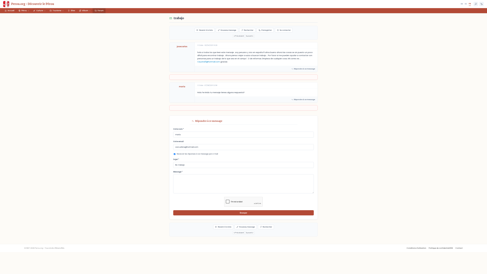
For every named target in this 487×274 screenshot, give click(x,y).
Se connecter (285, 30)
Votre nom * (178, 129)
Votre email (178, 141)
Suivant (249, 36)
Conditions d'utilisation (416, 248)
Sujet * (176, 159)
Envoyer (243, 213)
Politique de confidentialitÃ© (441, 248)
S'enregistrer (266, 30)
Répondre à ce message (304, 69)
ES (466, 4)
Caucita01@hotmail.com (208, 62)
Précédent (239, 36)
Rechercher (248, 30)
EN (462, 4)
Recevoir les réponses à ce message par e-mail (197, 154)
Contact (459, 248)
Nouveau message (228, 30)
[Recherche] (475, 4)
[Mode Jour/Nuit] (481, 4)
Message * (178, 172)
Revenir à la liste (206, 30)
